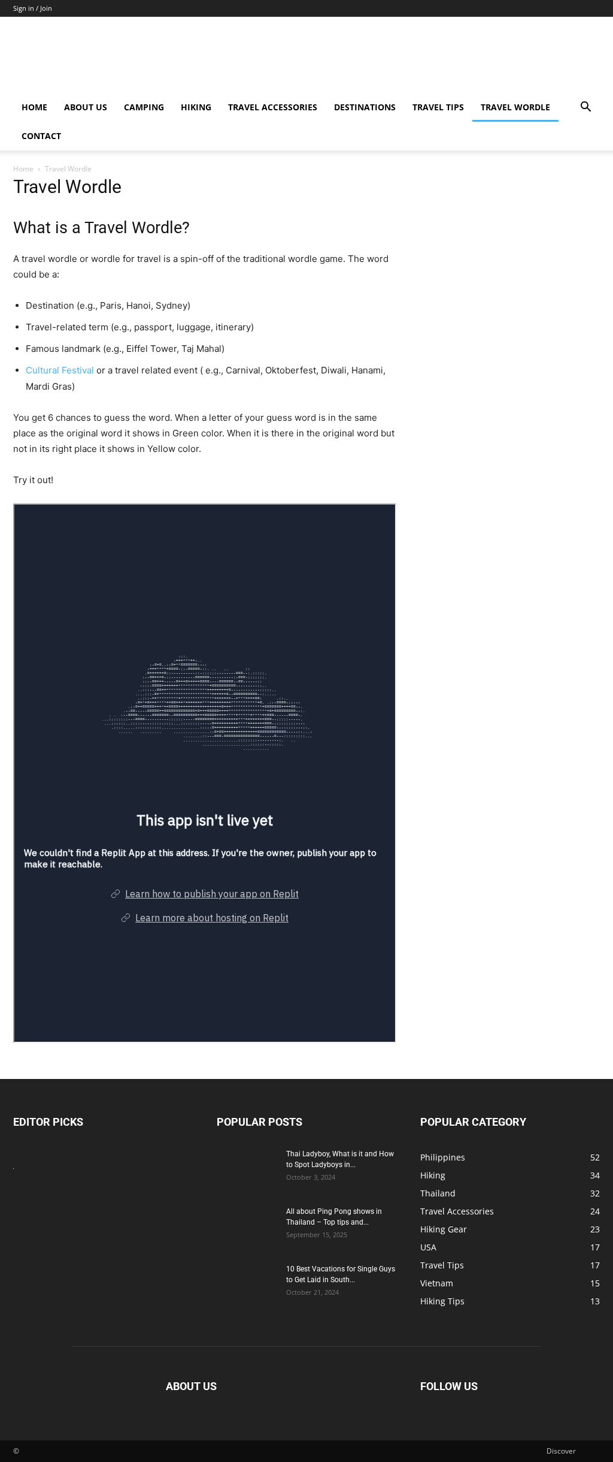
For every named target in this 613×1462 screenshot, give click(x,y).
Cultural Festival (60, 370)
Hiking (196, 107)
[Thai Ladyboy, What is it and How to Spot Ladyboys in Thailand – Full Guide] (247, 1169)
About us (85, 107)
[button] (585, 108)
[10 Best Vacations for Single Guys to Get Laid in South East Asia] (247, 1285)
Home (34, 107)
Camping (144, 107)
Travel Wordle (515, 107)
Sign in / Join (32, 8)
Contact (41, 135)
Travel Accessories (272, 107)
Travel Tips (438, 107)
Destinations (365, 107)
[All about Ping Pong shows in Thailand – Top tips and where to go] (247, 1227)
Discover (561, 1451)
